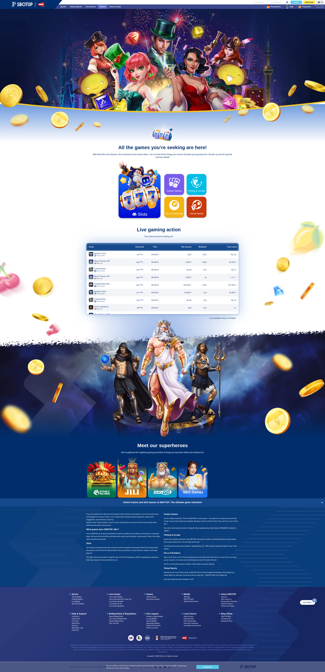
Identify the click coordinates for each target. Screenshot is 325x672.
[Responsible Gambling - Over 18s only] (147, 638)
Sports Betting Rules (116, 616)
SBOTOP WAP (189, 599)
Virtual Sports (76, 7)
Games (103, 7)
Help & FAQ (76, 619)
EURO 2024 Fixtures (153, 625)
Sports (63, 7)
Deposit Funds (189, 619)
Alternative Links (77, 628)
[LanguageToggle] (320, 2)
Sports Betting (76, 597)
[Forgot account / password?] (287, 2)
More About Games (153, 599)
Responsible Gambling (229, 601)
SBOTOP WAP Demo (191, 601)
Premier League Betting (154, 616)
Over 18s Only (114, 623)
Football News (226, 619)
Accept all (207, 667)
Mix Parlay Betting (78, 604)
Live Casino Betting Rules (118, 619)
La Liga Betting (151, 619)
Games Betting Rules (116, 621)
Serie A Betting (151, 621)
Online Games (151, 597)
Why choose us (226, 599)
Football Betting (77, 599)
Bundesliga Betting (152, 623)
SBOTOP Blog (226, 616)
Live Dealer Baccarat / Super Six (120, 599)
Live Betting (76, 601)
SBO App (187, 597)
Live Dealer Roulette (116, 601)
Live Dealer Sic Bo (115, 604)
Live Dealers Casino (238, 647)
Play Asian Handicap (191, 623)
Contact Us (75, 616)
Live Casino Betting (116, 597)
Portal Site (75, 630)
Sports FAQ (75, 623)
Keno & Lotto (115, 7)
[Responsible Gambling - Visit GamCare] (139, 638)
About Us (224, 597)
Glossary (75, 625)
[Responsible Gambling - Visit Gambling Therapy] (131, 638)
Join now (309, 2)
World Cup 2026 (152, 628)
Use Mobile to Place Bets (192, 625)
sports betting (92, 647)
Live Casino (91, 7)
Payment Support (227, 604)
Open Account (188, 616)
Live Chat (75, 621)
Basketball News (227, 621)
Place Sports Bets (190, 621)
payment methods (181, 650)
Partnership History (227, 606)
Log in (296, 2)
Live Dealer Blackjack (116, 606)
